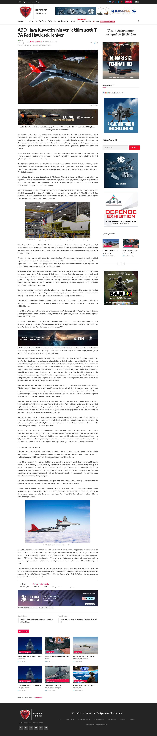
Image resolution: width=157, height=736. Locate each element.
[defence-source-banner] (58, 598)
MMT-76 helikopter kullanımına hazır (57, 657)
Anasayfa (22, 21)
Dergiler (74, 21)
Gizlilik (19, 2)
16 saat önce (51, 690)
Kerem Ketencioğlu (36, 41)
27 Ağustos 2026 (129, 256)
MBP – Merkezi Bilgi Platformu (96, 724)
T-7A (32, 608)
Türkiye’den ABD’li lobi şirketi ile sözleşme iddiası (29, 686)
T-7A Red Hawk (42, 608)
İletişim (38, 2)
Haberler (31, 21)
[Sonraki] (123, 263)
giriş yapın (38, 697)
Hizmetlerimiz (85, 21)
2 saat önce (22, 661)
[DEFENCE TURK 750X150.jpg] (58, 338)
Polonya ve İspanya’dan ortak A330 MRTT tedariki (83, 657)
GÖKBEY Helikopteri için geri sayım (110, 251)
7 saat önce (22, 690)
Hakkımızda (32, 2)
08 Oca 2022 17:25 (51, 41)
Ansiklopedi (63, 21)
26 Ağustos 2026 (109, 256)
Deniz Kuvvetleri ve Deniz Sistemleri (56, 680)
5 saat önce (78, 661)
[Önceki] (119, 263)
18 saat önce (78, 690)
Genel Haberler (25, 652)
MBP (105, 21)
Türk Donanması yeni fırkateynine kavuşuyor (53, 686)
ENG (129, 2)
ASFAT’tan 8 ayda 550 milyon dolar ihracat (83, 686)
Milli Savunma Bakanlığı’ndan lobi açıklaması (30, 657)
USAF (51, 608)
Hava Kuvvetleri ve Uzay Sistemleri (40, 45)
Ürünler (51, 21)
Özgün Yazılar (83, 719)
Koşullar (25, 2)
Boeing (26, 608)
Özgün (41, 21)
